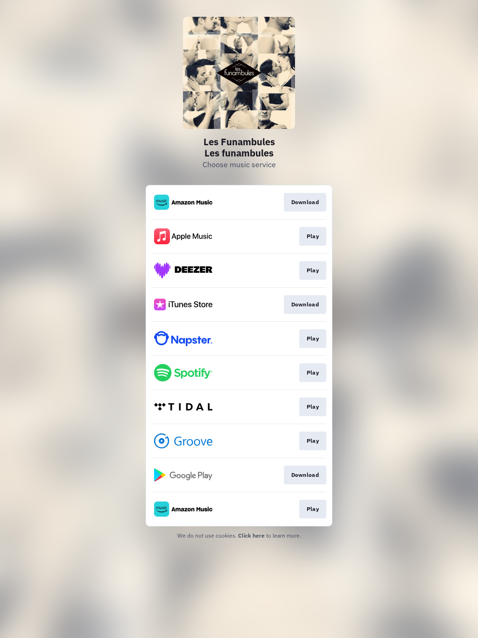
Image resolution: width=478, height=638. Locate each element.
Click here (251, 535)
